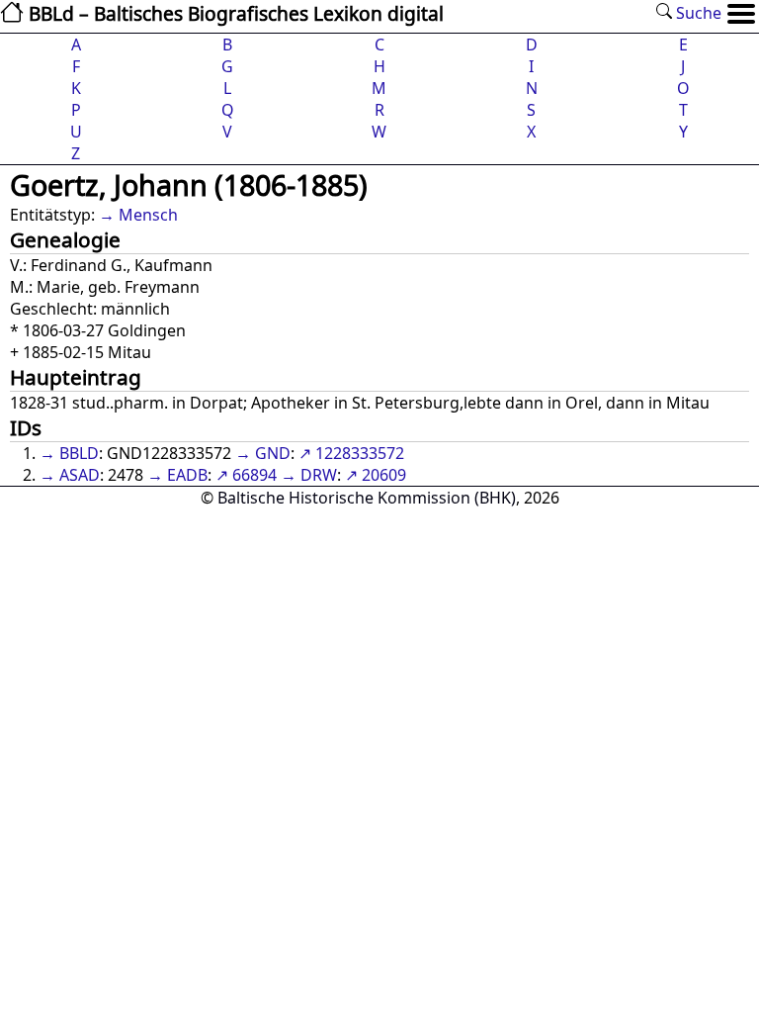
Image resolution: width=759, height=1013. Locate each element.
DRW (318, 475)
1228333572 (359, 453)
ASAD (79, 475)
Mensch (148, 215)
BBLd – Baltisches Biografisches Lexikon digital (234, 13)
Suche (696, 13)
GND (273, 453)
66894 (254, 475)
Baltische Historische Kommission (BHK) (366, 497)
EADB (187, 475)
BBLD (79, 453)
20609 (384, 475)
